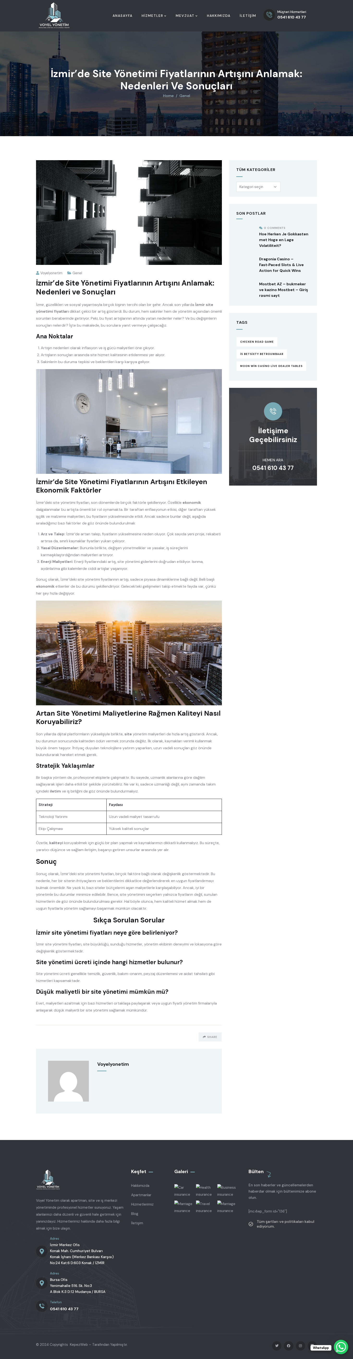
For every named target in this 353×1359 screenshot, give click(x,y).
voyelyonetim (51, 273)
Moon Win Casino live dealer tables (271, 366)
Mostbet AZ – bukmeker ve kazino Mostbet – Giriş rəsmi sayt (283, 289)
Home (168, 95)
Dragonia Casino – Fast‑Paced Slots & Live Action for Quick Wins (281, 264)
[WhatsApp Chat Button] (341, 1347)
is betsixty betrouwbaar (261, 354)
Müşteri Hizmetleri (291, 12)
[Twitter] (276, 1346)
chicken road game (257, 341)
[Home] (54, 15)
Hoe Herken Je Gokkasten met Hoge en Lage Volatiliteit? (283, 240)
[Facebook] (288, 1346)
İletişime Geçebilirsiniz (273, 435)
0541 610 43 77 (273, 468)
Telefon (56, 1302)
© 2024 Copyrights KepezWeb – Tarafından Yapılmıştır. (82, 1344)
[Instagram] (300, 1346)
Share (212, 1037)
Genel (184, 95)
